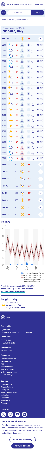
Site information (7, 367)
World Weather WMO (9, 392)
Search (37, 13)
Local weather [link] (22, 20)
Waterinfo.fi (5, 400)
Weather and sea (8, 20)
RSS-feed (4, 364)
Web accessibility (8, 369)
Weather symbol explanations (13, 291)
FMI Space (5, 390)
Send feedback (6, 361)
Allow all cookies (22, 446)
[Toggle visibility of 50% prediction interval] (31, 278)
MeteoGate (5, 395)
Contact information (8, 359)
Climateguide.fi (6, 384)
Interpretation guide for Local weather (17, 289)
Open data (5, 398)
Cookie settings (7, 375)
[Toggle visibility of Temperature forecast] (30, 282)
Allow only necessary (22, 439)
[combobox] (20, 12)
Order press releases (9, 372)
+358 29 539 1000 (8, 351)
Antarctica (4, 403)
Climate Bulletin (7, 387)
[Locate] (3, 12)
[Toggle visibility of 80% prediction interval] (31, 275)
